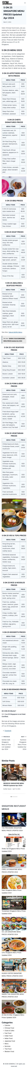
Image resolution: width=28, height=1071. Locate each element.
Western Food (9, 1051)
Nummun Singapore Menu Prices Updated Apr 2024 (22, 743)
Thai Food (8, 1049)
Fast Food (8, 1033)
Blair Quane (8, 789)
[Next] (23, 780)
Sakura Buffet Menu (15, 332)
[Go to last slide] (4, 780)
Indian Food (8, 1036)
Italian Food (8, 1038)
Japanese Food (10, 1041)
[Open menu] (25, 3)
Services (7, 1046)
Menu (6, 1044)
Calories (7, 1025)
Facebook (8, 731)
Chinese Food (9, 1028)
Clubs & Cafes (9, 1030)
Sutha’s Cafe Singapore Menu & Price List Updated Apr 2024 (6, 743)
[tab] (12, 796)
